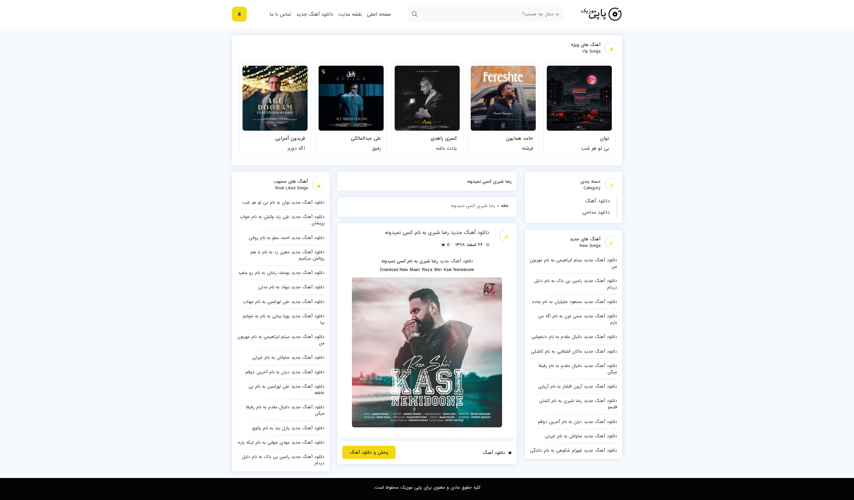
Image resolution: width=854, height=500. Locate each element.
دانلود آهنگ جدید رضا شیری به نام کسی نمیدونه (437, 233)
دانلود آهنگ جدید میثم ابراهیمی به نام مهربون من (573, 263)
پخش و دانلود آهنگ (369, 452)
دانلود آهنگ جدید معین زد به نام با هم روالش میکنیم (288, 255)
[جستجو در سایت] (414, 14)
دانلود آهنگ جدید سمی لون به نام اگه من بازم (577, 319)
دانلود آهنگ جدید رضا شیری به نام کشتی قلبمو (578, 403)
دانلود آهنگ (597, 201)
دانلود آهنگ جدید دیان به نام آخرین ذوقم (577, 421)
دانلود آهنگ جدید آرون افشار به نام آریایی (577, 386)
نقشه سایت (350, 14)
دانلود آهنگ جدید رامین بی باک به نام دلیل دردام (575, 283)
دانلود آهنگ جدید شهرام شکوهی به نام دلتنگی (573, 450)
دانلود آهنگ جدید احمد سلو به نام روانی (287, 237)
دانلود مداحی (596, 212)
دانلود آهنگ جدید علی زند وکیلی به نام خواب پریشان (282, 219)
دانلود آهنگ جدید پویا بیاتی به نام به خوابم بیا (284, 319)
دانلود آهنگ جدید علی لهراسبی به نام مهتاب (284, 301)
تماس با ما (280, 14)
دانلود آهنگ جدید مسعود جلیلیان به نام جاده (574, 301)
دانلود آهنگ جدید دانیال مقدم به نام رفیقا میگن (578, 368)
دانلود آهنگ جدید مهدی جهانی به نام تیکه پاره (281, 442)
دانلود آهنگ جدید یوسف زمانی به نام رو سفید (281, 272)
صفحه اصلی (379, 14)
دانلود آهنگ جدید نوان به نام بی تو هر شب (283, 202)
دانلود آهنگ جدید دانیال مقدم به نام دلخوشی (574, 336)
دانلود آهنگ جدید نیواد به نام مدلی (291, 287)
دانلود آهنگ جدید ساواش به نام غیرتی (581, 436)
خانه (504, 205)
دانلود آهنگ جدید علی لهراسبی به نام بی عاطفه (287, 389)
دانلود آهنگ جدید (314, 14)
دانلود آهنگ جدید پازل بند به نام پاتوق (288, 428)
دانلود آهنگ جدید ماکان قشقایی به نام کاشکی (574, 351)
